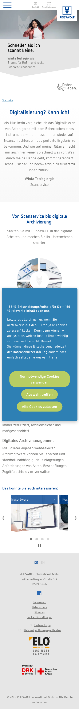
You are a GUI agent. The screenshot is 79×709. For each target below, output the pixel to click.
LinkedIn (39, 593)
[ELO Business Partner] (39, 646)
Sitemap (39, 612)
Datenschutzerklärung (30, 352)
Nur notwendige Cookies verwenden (39, 379)
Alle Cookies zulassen (39, 406)
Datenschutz (39, 607)
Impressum (39, 602)
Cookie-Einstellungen (39, 617)
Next (76, 518)
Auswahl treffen (39, 394)
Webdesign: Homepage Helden (42, 630)
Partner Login (42, 625)
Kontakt (35, 7)
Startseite (7, 100)
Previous (3, 518)
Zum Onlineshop (49, 7)
